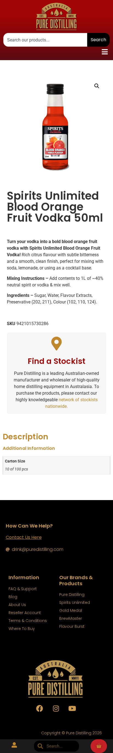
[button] (105, 52)
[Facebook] (40, 708)
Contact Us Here (24, 537)
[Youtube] (72, 708)
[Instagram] (56, 708)
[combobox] (45, 40)
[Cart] (99, 746)
